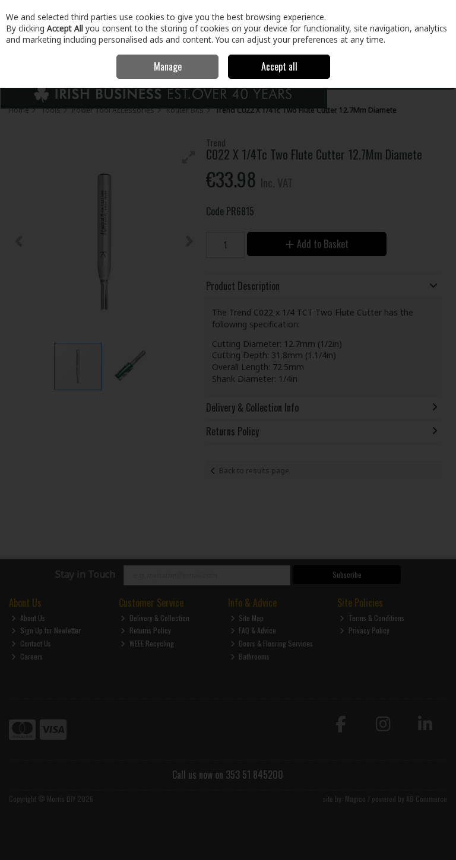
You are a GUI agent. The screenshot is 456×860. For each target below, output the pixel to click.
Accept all (279, 66)
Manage (168, 66)
